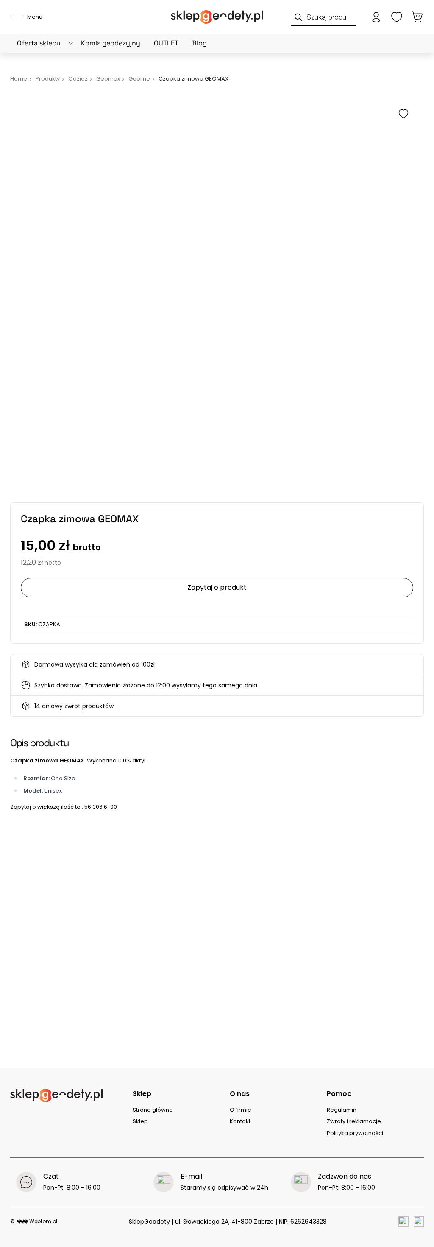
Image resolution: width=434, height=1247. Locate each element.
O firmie (240, 1110)
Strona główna (153, 1110)
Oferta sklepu (39, 43)
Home (18, 79)
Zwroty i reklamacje (354, 1121)
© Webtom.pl (33, 1221)
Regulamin (341, 1110)
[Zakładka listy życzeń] (396, 17)
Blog (199, 43)
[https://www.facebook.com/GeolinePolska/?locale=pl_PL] (403, 1221)
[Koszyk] (417, 17)
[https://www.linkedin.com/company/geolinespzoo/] (419, 1221)
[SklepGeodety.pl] (217, 17)
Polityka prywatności (355, 1133)
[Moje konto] (376, 17)
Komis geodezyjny (110, 43)
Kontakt (240, 1121)
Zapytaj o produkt (217, 587)
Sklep (140, 1121)
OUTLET (166, 43)
